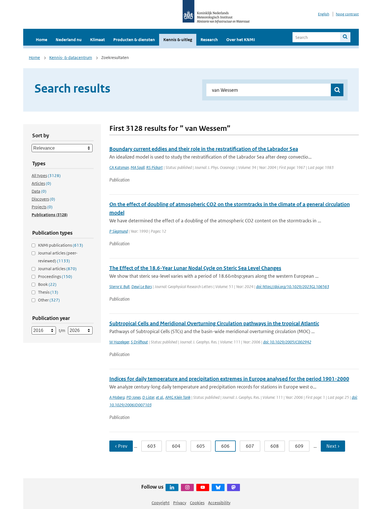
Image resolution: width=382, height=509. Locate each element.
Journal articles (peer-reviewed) (57, 256)
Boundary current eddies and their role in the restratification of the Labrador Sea (203, 149)
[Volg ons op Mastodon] (233, 487)
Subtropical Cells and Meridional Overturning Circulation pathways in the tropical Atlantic (214, 323)
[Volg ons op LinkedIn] (172, 487)
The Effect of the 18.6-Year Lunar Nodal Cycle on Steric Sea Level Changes (195, 268)
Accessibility (219, 502)
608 (274, 446)
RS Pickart (154, 167)
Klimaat (97, 39)
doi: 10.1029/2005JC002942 (287, 342)
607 (250, 446)
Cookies (197, 502)
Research (209, 39)
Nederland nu (69, 39)
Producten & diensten (134, 39)
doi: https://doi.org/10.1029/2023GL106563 (292, 286)
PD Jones (133, 397)
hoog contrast (347, 14)
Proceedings (55, 276)
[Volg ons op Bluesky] (218, 487)
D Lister (148, 397)
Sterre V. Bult (119, 286)
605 (201, 446)
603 (151, 446)
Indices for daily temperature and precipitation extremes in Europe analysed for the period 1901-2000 (229, 379)
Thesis (48, 292)
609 (299, 446)
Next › (332, 446)
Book (47, 284)
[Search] (345, 37)
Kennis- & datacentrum (70, 57)
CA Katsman (119, 167)
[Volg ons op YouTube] (202, 487)
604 (176, 446)
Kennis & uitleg (177, 39)
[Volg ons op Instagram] (187, 487)
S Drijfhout (139, 342)
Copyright (160, 502)
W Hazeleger (119, 342)
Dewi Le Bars (141, 286)
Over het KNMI (240, 39)
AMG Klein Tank (177, 397)
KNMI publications (60, 245)
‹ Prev (121, 446)
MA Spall (138, 167)
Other (49, 300)
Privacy (179, 502)
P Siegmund (118, 231)
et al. (160, 397)
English (323, 14)
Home (41, 39)
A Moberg (117, 397)
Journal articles (57, 268)
